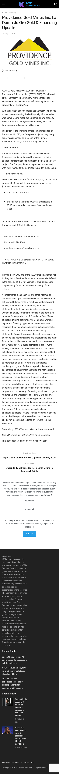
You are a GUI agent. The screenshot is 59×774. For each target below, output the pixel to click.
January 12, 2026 (8, 33)
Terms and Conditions (10, 762)
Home (4, 12)
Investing (12, 12)
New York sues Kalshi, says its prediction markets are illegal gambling (14, 671)
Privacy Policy (29, 762)
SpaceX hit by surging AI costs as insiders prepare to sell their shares (14, 660)
